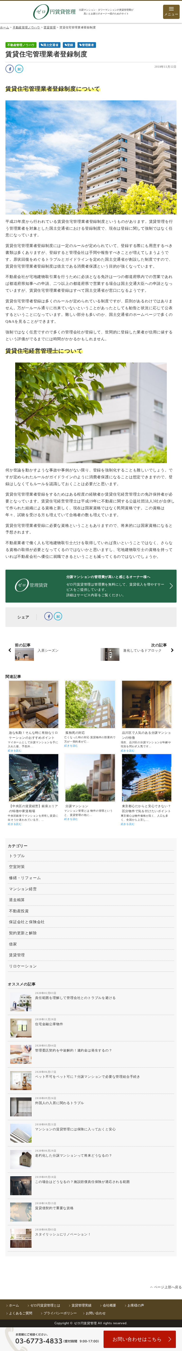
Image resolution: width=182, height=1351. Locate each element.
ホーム (14, 1305)
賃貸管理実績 (81, 1305)
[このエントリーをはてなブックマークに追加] (19, 69)
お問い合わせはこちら (137, 1339)
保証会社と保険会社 (27, 922)
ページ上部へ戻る (168, 1287)
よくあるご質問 (20, 1313)
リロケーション (23, 966)
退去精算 (17, 900)
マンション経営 (23, 889)
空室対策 (17, 867)
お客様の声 (135, 1305)
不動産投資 (19, 911)
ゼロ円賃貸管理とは (45, 1305)
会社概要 (109, 1305)
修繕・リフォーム (25, 878)
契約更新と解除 (23, 933)
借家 (13, 944)
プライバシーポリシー (60, 1313)
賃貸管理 (17, 955)
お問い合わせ (96, 1313)
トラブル (17, 856)
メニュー (171, 14)
